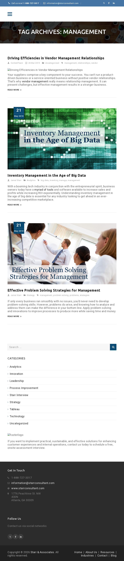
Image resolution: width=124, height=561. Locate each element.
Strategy (31, 295)
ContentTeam (17, 63)
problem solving (61, 295)
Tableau (15, 409)
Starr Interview (19, 395)
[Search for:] (62, 347)
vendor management (35, 81)
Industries (87, 555)
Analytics (31, 180)
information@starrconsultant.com (33, 483)
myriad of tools (44, 189)
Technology (17, 416)
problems (74, 295)
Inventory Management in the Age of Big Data (47, 175)
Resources (107, 552)
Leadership (17, 380)
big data (45, 180)
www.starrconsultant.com (27, 488)
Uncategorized (52, 63)
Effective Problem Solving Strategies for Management (54, 290)
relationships (84, 63)
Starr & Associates (62, 14)
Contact (102, 555)
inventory (54, 180)
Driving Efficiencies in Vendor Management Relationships (56, 58)
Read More (13, 90)
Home (78, 552)
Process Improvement (24, 388)
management (71, 63)
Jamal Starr (16, 180)
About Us (91, 552)
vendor (94, 63)
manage (63, 180)
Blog (113, 555)
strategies (84, 295)
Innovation (16, 373)
